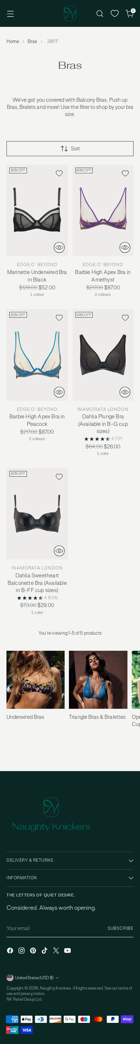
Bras (32, 41)
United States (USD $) (34, 977)
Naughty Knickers (55, 988)
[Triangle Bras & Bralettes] (98, 681)
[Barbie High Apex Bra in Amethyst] (103, 210)
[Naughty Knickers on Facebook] (10, 951)
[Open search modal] (99, 13)
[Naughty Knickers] (70, 13)
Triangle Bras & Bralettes (97, 716)
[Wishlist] (114, 13)
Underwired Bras (25, 716)
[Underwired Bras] (35, 681)
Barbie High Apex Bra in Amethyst (103, 276)
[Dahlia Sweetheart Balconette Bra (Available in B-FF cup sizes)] (37, 514)
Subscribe (121, 928)
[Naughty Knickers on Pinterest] (33, 951)
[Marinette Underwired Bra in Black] (37, 210)
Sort (75, 148)
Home (12, 41)
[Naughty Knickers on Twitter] (56, 951)
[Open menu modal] (10, 13)
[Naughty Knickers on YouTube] (68, 951)
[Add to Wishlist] (59, 173)
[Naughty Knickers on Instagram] (22, 951)
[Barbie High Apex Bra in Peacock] (37, 355)
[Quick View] (59, 247)
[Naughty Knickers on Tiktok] (45, 951)
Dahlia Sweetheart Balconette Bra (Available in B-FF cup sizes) (37, 582)
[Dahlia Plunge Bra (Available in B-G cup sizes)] (103, 355)
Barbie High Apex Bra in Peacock (37, 420)
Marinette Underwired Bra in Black (37, 276)
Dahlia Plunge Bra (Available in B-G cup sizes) (103, 423)
